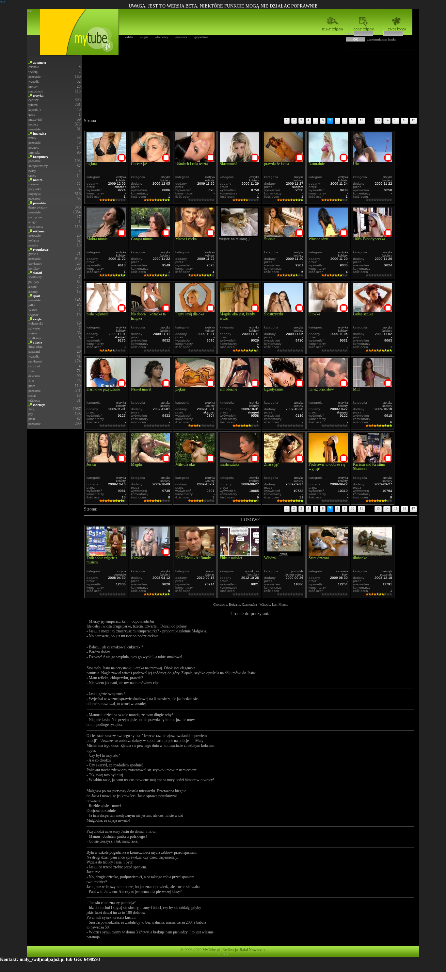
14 (387, 120)
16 (404, 120)
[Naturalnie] (328, 160)
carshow (33, 67)
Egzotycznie (273, 389)
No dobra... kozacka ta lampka (148, 316)
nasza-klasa (35, 227)
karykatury (35, 263)
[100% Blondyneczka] (372, 235)
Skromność (228, 163)
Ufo (356, 163)
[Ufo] (372, 160)
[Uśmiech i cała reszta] (195, 160)
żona (31, 371)
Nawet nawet (141, 389)
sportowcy (35, 277)
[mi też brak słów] (328, 385)
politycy (33, 282)
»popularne (201, 37)
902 (2, 2)
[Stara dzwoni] (328, 554)
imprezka (39, 133)
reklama (38, 231)
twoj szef (34, 366)
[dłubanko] (372, 554)
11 (361, 120)
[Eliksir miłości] (239, 554)
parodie (33, 245)
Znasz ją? (271, 464)
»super (144, 37)
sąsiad (32, 395)
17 (413, 120)
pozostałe (34, 76)
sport (36, 296)
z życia (37, 342)
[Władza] (283, 554)
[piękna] (106, 160)
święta (37, 319)
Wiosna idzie (318, 239)
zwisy (32, 171)
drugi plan (35, 346)
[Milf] (372, 385)
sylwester (34, 328)
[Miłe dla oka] (195, 460)
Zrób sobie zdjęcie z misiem (102, 560)
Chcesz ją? (139, 163)
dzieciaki (34, 376)
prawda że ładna (276, 163)
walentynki (35, 323)
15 (395, 120)
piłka (31, 305)
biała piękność (97, 314)
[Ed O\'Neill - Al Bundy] (195, 554)
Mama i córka (186, 239)
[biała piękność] (106, 310)
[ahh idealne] (239, 385)
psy (30, 414)
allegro (32, 222)
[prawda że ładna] (283, 160)
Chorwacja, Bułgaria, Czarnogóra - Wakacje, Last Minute (250, 604)
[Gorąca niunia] (150, 235)
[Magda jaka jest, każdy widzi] (239, 310)
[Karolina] (150, 554)
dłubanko (360, 558)
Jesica (91, 464)
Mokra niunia (97, 239)
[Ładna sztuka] (372, 310)
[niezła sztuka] (239, 460)
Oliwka (314, 314)
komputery (40, 157)
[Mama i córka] (195, 235)
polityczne (35, 217)
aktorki (33, 287)
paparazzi (34, 351)
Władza (270, 558)
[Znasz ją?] (283, 460)
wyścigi (33, 72)
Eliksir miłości (231, 558)
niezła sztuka (229, 464)
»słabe (129, 37)
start (30, 11)
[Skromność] (239, 160)
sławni (37, 273)
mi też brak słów (321, 389)
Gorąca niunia (141, 239)
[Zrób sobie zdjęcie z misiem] (106, 554)
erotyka (38, 95)
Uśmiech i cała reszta (191, 163)
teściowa (34, 400)
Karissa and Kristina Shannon (369, 466)
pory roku (34, 189)
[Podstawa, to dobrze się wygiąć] (328, 460)
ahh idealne (228, 389)
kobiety (33, 124)
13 (378, 120)
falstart (32, 310)
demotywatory (37, 207)
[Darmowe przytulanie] (106, 385)
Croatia (223, 954)
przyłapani (35, 361)
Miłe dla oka (185, 464)
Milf (356, 389)
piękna (92, 163)
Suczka (269, 239)
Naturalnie (317, 163)
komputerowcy (38, 166)
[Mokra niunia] (106, 235)
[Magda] (150, 460)
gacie (31, 114)
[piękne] (195, 385)
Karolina (137, 558)
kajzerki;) (34, 109)
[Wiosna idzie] (328, 235)
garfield (33, 254)
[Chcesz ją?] (150, 160)
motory (33, 86)
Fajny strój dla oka (189, 314)
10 (352, 120)
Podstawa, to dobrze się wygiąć (327, 466)
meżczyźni (35, 119)
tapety (32, 175)
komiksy (34, 268)
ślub (31, 381)
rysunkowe (40, 249)
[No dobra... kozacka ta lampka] (150, 310)
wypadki (34, 81)
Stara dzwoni (319, 558)
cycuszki (34, 100)
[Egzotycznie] (283, 385)
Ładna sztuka (363, 314)
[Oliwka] (328, 310)
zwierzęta (39, 405)
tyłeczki (33, 105)
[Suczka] (283, 235)
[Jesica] (106, 460)
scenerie (33, 184)
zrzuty (32, 138)
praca (31, 386)
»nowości (181, 37)
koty (31, 409)
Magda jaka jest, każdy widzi (237, 316)
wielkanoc (34, 338)
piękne (180, 389)
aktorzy (33, 291)
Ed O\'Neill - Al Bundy (193, 558)
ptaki (31, 419)
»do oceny (161, 37)
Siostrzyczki (273, 314)
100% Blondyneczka (369, 239)
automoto (39, 62)
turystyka (34, 194)
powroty (33, 147)
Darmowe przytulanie (103, 389)
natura (37, 180)
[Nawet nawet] (150, 385)
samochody (35, 91)
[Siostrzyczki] (283, 310)
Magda (136, 464)
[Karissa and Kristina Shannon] (372, 460)
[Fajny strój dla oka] (195, 310)
